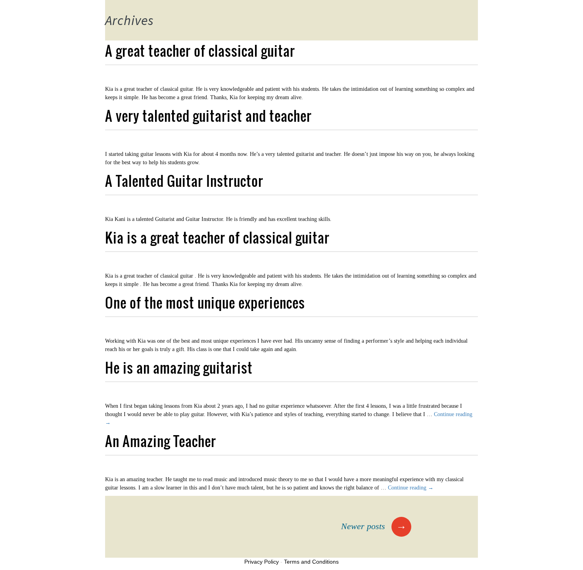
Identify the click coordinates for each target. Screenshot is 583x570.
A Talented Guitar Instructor (184, 181)
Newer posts (374, 526)
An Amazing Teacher (160, 441)
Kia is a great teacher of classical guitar (217, 237)
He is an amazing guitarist (179, 367)
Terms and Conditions (311, 561)
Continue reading (410, 488)
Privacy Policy (261, 561)
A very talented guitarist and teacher (208, 116)
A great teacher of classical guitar (200, 50)
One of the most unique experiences (205, 302)
